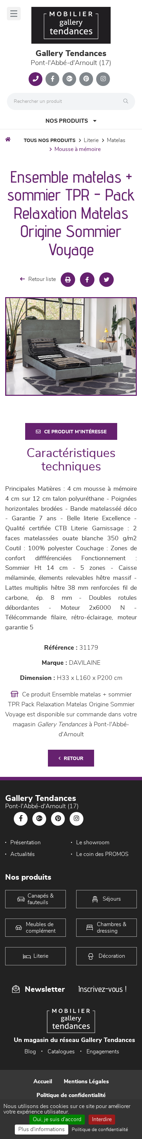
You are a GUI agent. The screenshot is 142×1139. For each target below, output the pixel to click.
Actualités (22, 854)
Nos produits (66, 121)
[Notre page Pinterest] (86, 79)
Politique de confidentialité (71, 1095)
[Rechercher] (127, 101)
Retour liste (42, 279)
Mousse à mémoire (77, 149)
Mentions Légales (86, 1081)
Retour (73, 758)
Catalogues (61, 1051)
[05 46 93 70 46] (35, 79)
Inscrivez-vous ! (102, 989)
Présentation (25, 842)
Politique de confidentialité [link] (100, 1129)
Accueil (42, 1081)
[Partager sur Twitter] (106, 279)
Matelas (116, 140)
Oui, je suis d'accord (57, 1119)
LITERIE (91, 140)
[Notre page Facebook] (52, 79)
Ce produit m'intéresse (75, 432)
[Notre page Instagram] (103, 79)
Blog (30, 1051)
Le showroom (92, 842)
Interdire (102, 1119)
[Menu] (14, 13)
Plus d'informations (41, 1129)
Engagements (103, 1051)
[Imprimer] (68, 279)
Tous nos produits (49, 140)
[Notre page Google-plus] (69, 79)
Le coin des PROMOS (102, 854)
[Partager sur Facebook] (87, 279)
